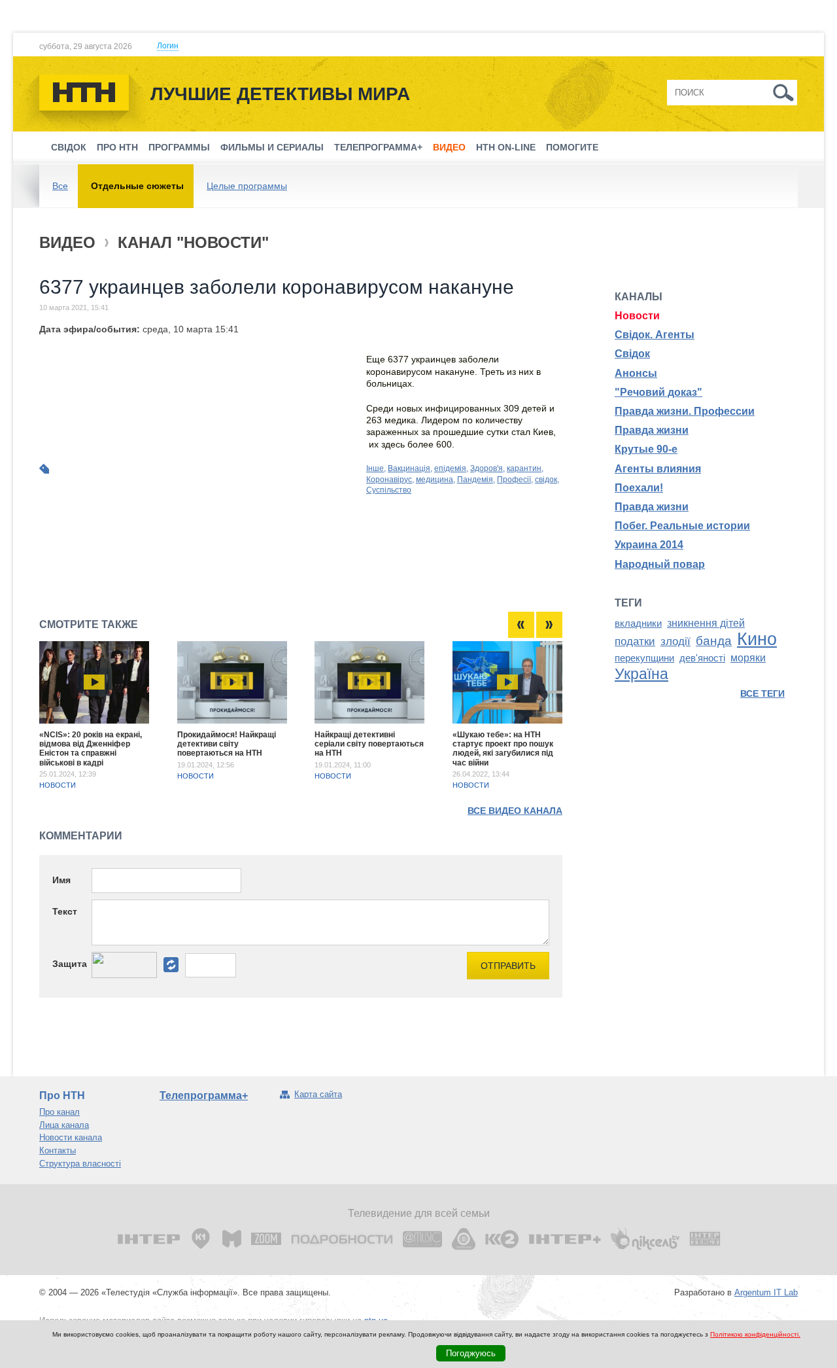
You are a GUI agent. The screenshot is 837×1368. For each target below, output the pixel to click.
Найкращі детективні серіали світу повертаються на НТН (369, 744)
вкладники (638, 623)
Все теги (762, 693)
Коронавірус (389, 479)
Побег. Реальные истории (682, 525)
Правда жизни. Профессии (685, 411)
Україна (641, 673)
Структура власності (80, 1163)
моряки (748, 657)
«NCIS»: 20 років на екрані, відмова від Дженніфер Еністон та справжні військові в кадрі (90, 748)
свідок (546, 479)
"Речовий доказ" (658, 392)
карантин (524, 468)
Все (60, 186)
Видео (449, 147)
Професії (514, 479)
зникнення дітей (706, 623)
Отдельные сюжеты (137, 186)
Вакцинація (409, 468)
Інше (375, 468)
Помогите (572, 147)
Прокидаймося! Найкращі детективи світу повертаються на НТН (226, 744)
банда (714, 641)
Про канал (59, 1112)
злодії (675, 641)
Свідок (68, 147)
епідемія (450, 468)
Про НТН (117, 147)
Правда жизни (652, 430)
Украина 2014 (649, 544)
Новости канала (70, 1137)
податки (635, 641)
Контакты (57, 1150)
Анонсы (636, 373)
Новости (57, 785)
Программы (179, 147)
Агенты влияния (658, 468)
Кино (757, 639)
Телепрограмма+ (378, 147)
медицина (434, 479)
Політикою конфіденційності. (755, 1334)
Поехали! (639, 487)
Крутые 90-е (646, 449)
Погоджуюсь (471, 1353)
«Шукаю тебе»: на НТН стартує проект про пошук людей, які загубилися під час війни (503, 748)
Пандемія (475, 479)
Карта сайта (318, 1094)
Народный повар (660, 564)
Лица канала (64, 1125)
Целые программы (247, 186)
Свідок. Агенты (654, 334)
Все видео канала (515, 810)
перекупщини (644, 658)
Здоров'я (486, 468)
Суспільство (388, 490)
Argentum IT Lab (766, 1292)
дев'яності (702, 658)
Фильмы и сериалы (272, 147)
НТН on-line (506, 147)
